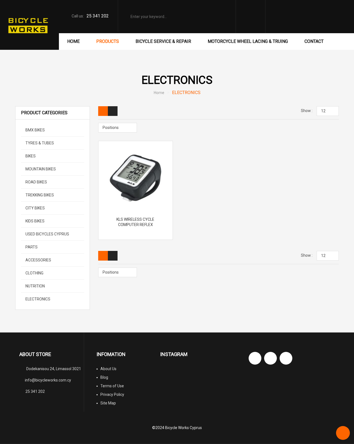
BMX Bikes (35, 130)
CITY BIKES (35, 208)
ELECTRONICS (37, 299)
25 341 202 (98, 16)
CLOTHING (34, 273)
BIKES (30, 156)
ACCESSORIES (38, 260)
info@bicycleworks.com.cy (48, 380)
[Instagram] (270, 358)
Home (159, 92)
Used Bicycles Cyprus (47, 234)
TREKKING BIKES (39, 195)
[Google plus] (286, 358)
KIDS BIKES (35, 221)
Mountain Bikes (40, 169)
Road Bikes (36, 182)
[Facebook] (255, 358)
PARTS (31, 247)
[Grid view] (103, 111)
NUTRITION (35, 286)
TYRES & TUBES (39, 143)
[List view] (113, 111)
